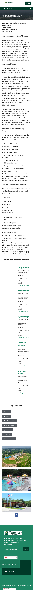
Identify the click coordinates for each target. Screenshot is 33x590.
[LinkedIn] (11, 8)
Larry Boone (23, 267)
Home (3, 13)
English (9, 557)
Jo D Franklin (23, 290)
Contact (28, 580)
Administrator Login (8, 580)
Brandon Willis (22, 372)
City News (26, 578)
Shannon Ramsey (22, 343)
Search (26, 549)
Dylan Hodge (23, 316)
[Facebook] (16, 515)
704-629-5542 (8, 544)
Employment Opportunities (15, 578)
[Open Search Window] (31, 8)
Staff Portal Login (19, 580)
